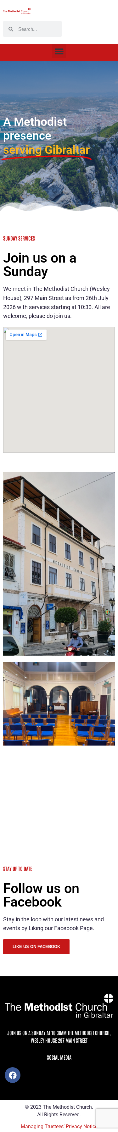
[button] (59, 51)
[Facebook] (12, 1075)
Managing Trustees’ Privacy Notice (59, 1126)
